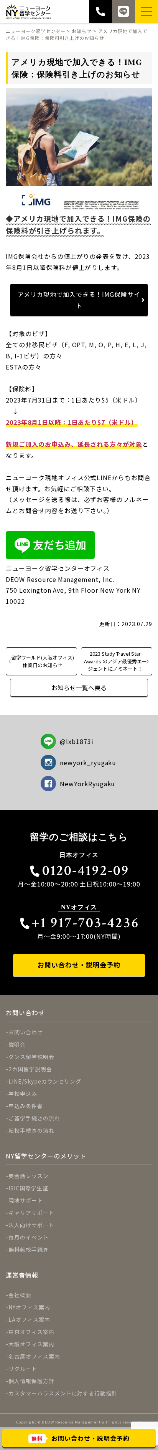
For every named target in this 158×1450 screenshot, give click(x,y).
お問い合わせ (25, 1032)
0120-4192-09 (85, 870)
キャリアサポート (31, 1212)
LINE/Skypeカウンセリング (44, 1081)
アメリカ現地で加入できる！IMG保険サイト (79, 300)
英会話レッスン (28, 1176)
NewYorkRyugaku (87, 783)
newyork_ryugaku (88, 762)
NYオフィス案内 (29, 1307)
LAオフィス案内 (29, 1319)
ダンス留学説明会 (31, 1057)
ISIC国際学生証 (28, 1188)
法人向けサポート (31, 1225)
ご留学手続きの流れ (34, 1118)
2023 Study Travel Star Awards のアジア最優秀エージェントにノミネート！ (115, 661)
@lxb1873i (77, 741)
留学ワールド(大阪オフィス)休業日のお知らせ (42, 661)
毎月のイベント (28, 1237)
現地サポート (25, 1200)
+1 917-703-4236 (85, 922)
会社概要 (19, 1295)
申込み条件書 (25, 1106)
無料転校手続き (28, 1249)
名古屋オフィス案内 (34, 1356)
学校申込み (22, 1093)
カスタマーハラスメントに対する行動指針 (62, 1393)
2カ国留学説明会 (30, 1069)
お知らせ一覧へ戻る (79, 687)
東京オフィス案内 (31, 1332)
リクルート (22, 1368)
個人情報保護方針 (31, 1381)
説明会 (17, 1044)
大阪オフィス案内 (31, 1344)
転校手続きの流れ (31, 1130)
